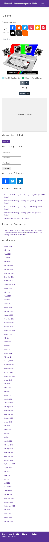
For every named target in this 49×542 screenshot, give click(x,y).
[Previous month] (22, 83)
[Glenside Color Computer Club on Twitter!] (12, 181)
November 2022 (9, 414)
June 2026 (7, 254)
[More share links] (25, 33)
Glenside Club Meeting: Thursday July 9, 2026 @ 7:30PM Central (23, 202)
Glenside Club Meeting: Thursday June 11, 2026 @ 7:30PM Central (23, 208)
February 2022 (8, 445)
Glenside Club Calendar (12, 78)
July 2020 (7, 510)
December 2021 (9, 452)
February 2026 (8, 265)
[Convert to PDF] (43, 27)
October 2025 (8, 281)
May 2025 (7, 300)
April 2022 (7, 437)
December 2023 (9, 365)
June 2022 (7, 430)
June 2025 (7, 296)
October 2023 (8, 372)
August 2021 (8, 468)
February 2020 (8, 521)
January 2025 (8, 315)
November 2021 (9, 456)
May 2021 (7, 479)
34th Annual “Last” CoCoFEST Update (16, 219)
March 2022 (8, 441)
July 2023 (7, 384)
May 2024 (7, 346)
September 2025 (9, 285)
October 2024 (8, 326)
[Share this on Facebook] (13, 27)
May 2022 (7, 433)
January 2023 (8, 407)
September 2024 (9, 330)
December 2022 (9, 410)
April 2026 (7, 258)
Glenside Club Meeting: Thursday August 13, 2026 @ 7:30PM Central (24, 196)
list (28, 93)
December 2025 (9, 273)
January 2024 (8, 361)
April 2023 (7, 395)
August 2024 (8, 334)
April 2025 (7, 304)
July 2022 (7, 426)
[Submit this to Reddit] (19, 27)
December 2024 (9, 319)
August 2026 (8, 246)
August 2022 (8, 422)
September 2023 (9, 376)
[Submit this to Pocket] (31, 27)
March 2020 (8, 517)
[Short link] (19, 33)
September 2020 (9, 506)
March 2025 (8, 307)
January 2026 (8, 269)
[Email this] (13, 33)
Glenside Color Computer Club (20, 3)
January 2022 (8, 449)
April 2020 (7, 513)
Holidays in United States (33, 78)
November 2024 (9, 323)
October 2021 (8, 460)
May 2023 (7, 391)
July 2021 (7, 472)
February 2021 (8, 491)
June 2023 (7, 388)
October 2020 (8, 502)
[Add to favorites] (37, 27)
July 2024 (7, 338)
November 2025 (9, 277)
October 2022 (8, 418)
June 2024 (7, 342)
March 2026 (8, 262)
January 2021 (8, 494)
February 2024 (8, 357)
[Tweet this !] (25, 27)
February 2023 (8, 403)
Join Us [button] (5, 141)
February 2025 (8, 311)
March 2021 (8, 487)
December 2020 (9, 498)
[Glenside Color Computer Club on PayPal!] (20, 181)
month (22, 93)
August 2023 (8, 380)
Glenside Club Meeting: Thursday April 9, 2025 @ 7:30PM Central (23, 214)
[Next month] (26, 83)
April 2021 (7, 483)
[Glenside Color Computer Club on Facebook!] (5, 181)
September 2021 (9, 464)
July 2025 (7, 292)
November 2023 (9, 369)
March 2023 (8, 399)
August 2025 (8, 288)
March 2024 (8, 353)
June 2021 (7, 475)
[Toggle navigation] (42, 4)
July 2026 (7, 250)
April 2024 (7, 349)
